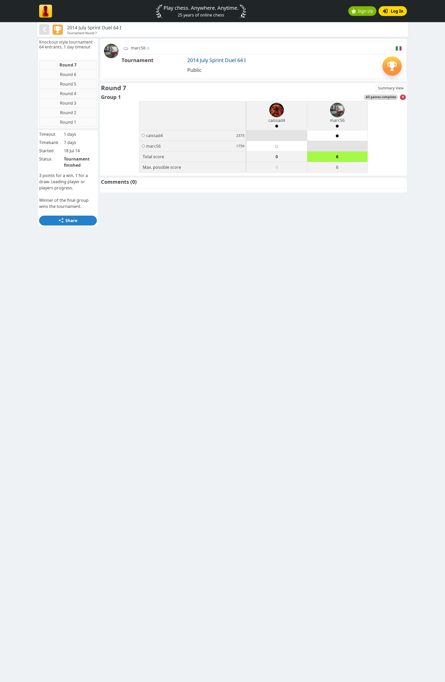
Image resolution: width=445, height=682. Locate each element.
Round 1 (68, 122)
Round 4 (68, 93)
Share (71, 220)
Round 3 (68, 103)
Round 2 (68, 112)
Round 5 (68, 84)
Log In (397, 11)
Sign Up (365, 11)
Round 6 (68, 74)
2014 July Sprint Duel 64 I (216, 60)
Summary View (391, 88)
